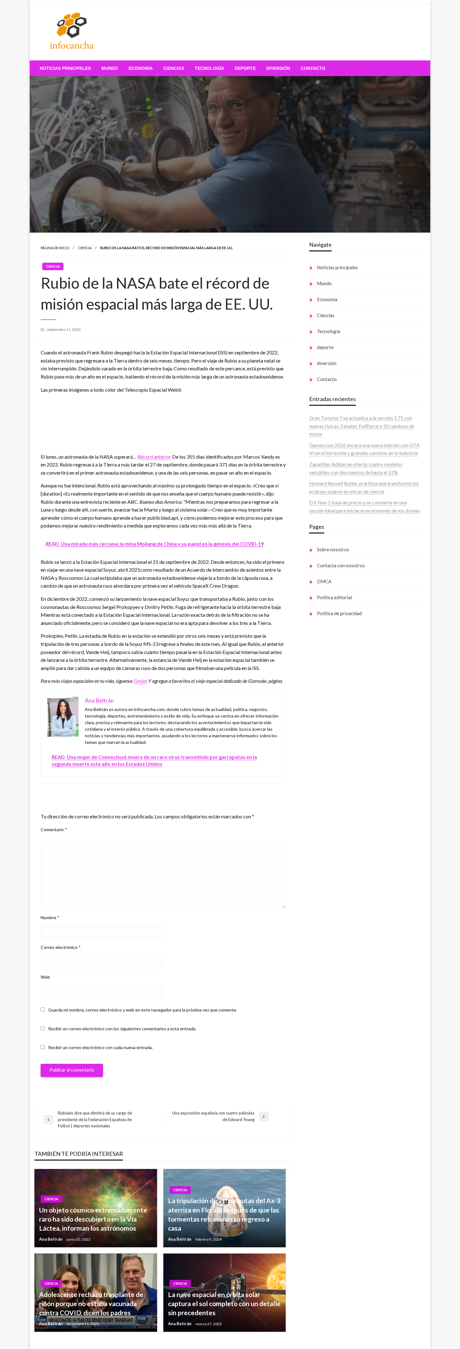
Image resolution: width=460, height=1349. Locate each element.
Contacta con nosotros (341, 565)
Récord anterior (154, 457)
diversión (278, 68)
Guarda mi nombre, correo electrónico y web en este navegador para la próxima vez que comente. (142, 1009)
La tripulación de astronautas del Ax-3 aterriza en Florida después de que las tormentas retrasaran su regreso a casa (224, 1214)
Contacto (313, 68)
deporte (245, 68)
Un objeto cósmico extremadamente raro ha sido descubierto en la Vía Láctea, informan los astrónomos (93, 1219)
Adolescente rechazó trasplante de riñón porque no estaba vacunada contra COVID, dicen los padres (91, 1303)
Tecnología (209, 68)
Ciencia (84, 248)
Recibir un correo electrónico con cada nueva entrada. (100, 1047)
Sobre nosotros (333, 549)
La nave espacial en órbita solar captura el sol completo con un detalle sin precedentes (224, 1303)
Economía (141, 68)
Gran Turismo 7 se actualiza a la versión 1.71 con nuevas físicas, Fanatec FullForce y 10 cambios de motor (361, 426)
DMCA (324, 581)
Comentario (54, 829)
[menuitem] (65, 68)
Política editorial (334, 597)
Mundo (109, 68)
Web (45, 977)
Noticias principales (65, 68)
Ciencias (173, 68)
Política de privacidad (339, 613)
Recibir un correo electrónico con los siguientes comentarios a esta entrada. (122, 1028)
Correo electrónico (61, 947)
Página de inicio (55, 248)
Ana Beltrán (51, 1239)
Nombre (50, 917)
